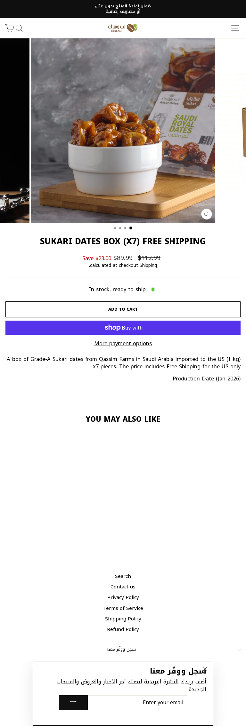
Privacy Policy (123, 597)
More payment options (123, 343)
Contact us (123, 586)
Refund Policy (123, 629)
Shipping (148, 265)
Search (123, 576)
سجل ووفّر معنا (121, 649)
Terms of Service (123, 608)
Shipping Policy (123, 618)
